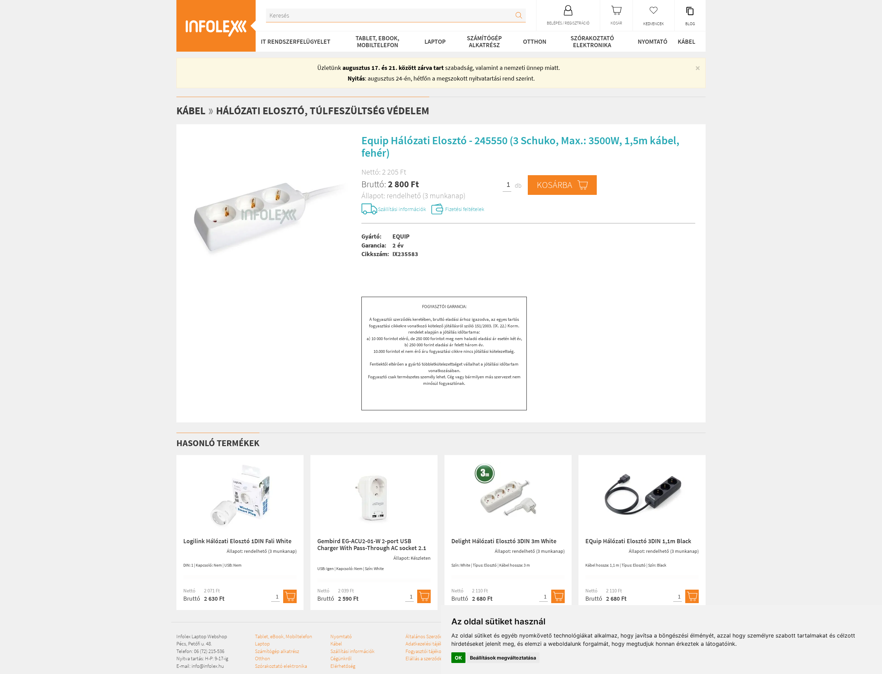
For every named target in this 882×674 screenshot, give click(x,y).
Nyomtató (652, 41)
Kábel (686, 41)
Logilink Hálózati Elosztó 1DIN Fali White (237, 541)
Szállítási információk (402, 209)
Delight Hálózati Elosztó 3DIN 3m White (503, 541)
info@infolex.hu (208, 666)
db (518, 185)
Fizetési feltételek (464, 209)
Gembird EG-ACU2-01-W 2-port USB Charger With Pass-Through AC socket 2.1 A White (371, 548)
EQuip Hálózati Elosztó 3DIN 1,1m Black (638, 541)
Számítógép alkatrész (484, 41)
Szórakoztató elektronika (592, 41)
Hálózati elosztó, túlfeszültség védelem (322, 110)
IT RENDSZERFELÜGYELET (295, 41)
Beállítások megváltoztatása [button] (503, 658)
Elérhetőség (342, 666)
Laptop (434, 41)
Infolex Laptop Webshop (201, 636)
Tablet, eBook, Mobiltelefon (377, 41)
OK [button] (458, 658)
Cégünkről (341, 658)
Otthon (534, 41)
